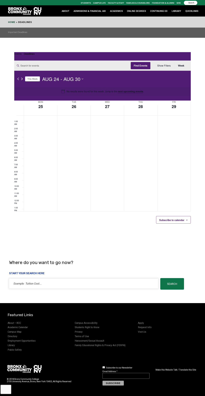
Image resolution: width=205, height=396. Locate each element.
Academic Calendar (18, 327)
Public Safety (15, 349)
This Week (32, 78)
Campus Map (14, 331)
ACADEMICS (116, 11)
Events (17, 53)
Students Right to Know (87, 327)
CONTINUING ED (158, 11)
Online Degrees (136, 11)
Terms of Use (82, 336)
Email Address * (109, 371)
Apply (141, 323)
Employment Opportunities (22, 340)
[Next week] (22, 78)
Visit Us (142, 331)
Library (11, 345)
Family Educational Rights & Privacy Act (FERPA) (100, 345)
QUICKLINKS (191, 11)
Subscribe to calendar (171, 220)
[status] (83, 283)
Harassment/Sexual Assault (89, 340)
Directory (12, 336)
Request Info (145, 327)
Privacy (79, 331)
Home (11, 22)
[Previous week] (18, 78)
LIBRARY (176, 11)
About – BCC (14, 323)
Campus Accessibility (86, 323)
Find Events (140, 65)
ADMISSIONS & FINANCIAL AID (90, 11)
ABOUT (65, 11)
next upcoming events (130, 91)
